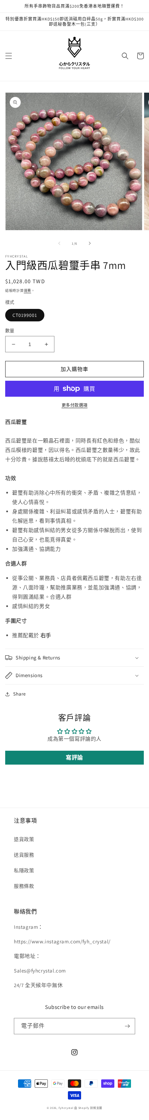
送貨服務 (24, 855)
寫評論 (74, 757)
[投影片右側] (89, 243)
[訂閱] (127, 1026)
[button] (8, 56)
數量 (10, 331)
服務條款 (24, 886)
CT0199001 (24, 315)
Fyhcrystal (66, 1108)
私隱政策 (24, 870)
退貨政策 (24, 839)
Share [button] (19, 694)
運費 (27, 290)
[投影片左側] (59, 243)
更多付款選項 (75, 405)
